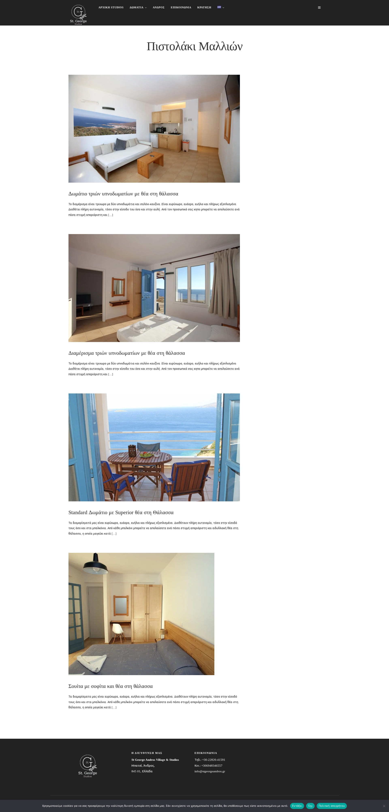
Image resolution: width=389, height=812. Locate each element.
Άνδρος (159, 7)
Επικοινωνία (181, 7)
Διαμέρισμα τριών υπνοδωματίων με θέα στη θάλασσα (126, 353)
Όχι (310, 805)
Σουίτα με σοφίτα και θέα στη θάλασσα (110, 686)
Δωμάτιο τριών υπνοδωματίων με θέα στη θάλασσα (123, 194)
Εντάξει (297, 805)
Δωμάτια (136, 7)
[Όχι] (384, 806)
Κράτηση (204, 7)
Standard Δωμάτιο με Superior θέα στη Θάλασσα (121, 512)
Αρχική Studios (111, 7)
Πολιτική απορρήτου (332, 805)
